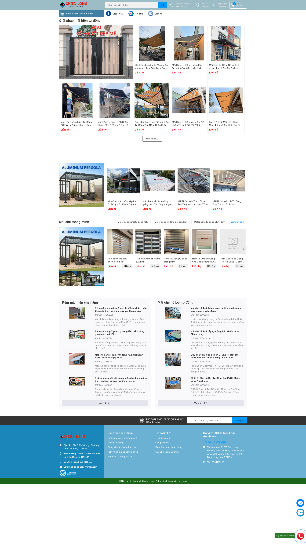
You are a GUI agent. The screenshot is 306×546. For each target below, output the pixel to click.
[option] (120, 248)
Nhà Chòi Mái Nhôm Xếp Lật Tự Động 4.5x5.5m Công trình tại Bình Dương (123, 204)
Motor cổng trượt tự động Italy (133, 221)
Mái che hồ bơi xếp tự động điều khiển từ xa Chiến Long (215, 332)
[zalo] (300, 513)
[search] (162, 5)
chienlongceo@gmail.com (84, 466)
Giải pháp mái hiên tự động (80, 20)
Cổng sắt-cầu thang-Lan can (122, 447)
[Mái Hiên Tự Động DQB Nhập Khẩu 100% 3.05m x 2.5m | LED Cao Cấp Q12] (114, 100)
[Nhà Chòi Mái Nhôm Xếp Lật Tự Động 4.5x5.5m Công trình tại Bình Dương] (123, 180)
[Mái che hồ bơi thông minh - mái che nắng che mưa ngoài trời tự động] (173, 313)
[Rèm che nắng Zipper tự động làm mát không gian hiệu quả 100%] (77, 334)
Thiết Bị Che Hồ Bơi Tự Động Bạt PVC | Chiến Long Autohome (215, 379)
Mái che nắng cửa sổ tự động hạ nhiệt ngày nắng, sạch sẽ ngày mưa (119, 356)
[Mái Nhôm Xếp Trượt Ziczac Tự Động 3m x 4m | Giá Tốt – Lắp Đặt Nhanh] (194, 180)
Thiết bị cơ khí (162, 438)
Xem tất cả (151, 138)
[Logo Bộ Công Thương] (68, 473)
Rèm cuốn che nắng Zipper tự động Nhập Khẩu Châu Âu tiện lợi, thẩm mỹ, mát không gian (121, 309)
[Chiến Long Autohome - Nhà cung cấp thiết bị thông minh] (78, 5)
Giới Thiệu (118, 13)
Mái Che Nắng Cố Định (167, 451)
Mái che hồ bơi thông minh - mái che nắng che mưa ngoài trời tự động (216, 309)
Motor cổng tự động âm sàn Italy (171, 221)
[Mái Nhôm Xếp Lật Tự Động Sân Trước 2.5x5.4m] (229, 180)
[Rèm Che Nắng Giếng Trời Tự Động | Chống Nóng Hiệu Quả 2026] (233, 241)
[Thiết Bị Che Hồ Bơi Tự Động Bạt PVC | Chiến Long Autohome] (173, 383)
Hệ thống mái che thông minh (122, 438)
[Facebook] (300, 503)
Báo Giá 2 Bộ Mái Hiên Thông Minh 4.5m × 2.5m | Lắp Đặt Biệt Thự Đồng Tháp (225, 125)
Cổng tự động (162, 442)
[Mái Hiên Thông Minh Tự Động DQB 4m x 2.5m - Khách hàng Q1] (77, 100)
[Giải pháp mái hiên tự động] (96, 52)
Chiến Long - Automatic (154, 481)
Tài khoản (222, 3)
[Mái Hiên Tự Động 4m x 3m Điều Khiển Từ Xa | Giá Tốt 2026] (189, 100)
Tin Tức (139, 13)
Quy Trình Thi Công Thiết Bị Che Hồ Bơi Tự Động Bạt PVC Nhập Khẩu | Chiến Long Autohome (214, 356)
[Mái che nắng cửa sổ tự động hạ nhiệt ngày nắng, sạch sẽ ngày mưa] (77, 359)
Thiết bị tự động (116, 442)
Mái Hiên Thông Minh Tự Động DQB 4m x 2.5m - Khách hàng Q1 (76, 125)
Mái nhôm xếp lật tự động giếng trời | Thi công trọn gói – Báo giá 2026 (158, 204)
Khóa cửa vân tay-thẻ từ (120, 456)
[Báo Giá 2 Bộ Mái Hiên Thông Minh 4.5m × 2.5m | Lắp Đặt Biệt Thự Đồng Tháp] (226, 100)
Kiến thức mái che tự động (168, 447)
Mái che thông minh (74, 222)
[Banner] (81, 185)
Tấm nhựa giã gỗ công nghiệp (123, 451)
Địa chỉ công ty (205, 5)
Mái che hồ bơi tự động (175, 302)
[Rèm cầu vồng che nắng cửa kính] (148, 241)
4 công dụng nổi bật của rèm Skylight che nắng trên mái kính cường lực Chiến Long (121, 379)
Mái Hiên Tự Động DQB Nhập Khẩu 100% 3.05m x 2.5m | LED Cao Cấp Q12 (114, 125)
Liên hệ (158, 13)
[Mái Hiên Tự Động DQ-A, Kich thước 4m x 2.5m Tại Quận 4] (226, 43)
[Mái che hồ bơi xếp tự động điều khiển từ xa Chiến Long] (173, 336)
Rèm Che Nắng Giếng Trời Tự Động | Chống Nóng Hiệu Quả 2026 (231, 261)
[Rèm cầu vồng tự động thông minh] (176, 241)
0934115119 (181, 6)
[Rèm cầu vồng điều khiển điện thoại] (120, 241)
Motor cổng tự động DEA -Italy (209, 221)
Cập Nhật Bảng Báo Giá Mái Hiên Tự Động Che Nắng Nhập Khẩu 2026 (152, 125)
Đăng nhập (222, 6)
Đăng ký (240, 420)
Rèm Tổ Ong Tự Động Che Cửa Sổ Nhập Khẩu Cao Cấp (204, 261)
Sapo (184, 481)
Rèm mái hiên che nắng (80, 302)
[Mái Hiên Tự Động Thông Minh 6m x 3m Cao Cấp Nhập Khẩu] (189, 43)
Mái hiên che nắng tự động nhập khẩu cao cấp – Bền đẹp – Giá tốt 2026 (152, 68)
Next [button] (243, 248)
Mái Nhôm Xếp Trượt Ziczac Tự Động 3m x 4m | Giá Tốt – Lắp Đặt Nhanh (193, 204)
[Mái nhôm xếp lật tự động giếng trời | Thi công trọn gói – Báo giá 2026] (158, 180)
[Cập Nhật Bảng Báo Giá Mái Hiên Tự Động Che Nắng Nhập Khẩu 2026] (152, 100)
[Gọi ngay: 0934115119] (300, 535)
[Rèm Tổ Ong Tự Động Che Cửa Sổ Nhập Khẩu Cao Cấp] (204, 241)
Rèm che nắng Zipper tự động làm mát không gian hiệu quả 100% (119, 332)
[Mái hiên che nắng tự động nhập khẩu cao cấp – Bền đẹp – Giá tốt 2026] (152, 43)
